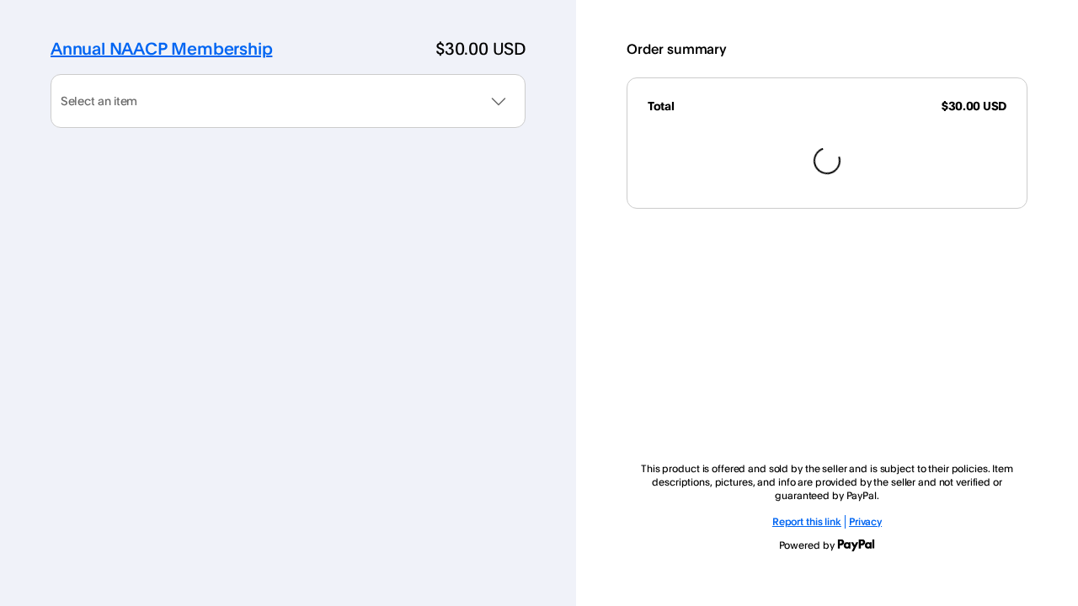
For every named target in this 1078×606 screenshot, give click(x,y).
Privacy (865, 521)
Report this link (806, 521)
